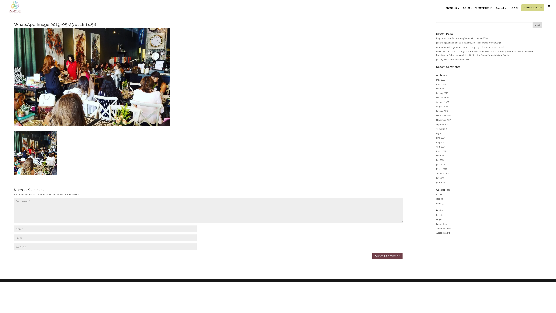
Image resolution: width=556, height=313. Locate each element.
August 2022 (442, 106)
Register (440, 215)
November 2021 (443, 120)
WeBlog (439, 203)
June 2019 (440, 182)
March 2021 (441, 151)
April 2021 (440, 146)
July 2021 (440, 133)
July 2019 (440, 177)
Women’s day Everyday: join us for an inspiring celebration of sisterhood (470, 47)
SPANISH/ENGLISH (532, 8)
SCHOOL (467, 8)
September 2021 (444, 124)
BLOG (439, 194)
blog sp (439, 198)
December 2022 (443, 97)
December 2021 (443, 115)
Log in (439, 219)
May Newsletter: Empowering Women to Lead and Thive (462, 38)
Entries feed (441, 224)
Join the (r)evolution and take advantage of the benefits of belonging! (468, 42)
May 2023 (440, 79)
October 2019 (442, 173)
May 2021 (440, 142)
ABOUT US (451, 8)
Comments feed (443, 228)
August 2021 (442, 129)
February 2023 (443, 88)
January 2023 (442, 93)
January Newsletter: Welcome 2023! (452, 59)
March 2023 (441, 84)
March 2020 (441, 169)
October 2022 (442, 102)
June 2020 (440, 164)
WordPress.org (443, 232)
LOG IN (514, 8)
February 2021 (443, 155)
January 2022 (442, 111)
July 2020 (440, 160)
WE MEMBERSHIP (483, 8)
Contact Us (501, 8)
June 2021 (440, 137)
